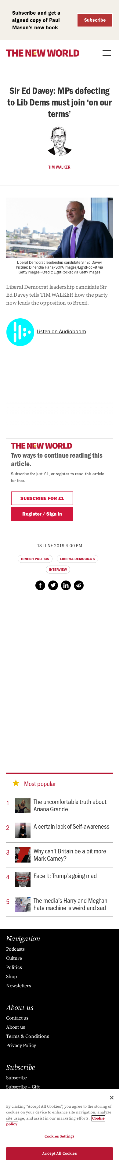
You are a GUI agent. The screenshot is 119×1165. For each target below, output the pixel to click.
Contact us (17, 1018)
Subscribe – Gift (23, 1087)
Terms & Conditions (27, 1036)
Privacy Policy (21, 1045)
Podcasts (15, 949)
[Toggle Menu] (107, 53)
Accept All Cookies (59, 1153)
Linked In (66, 585)
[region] (59, 1127)
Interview (58, 569)
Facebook (40, 585)
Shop (11, 977)
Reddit (79, 585)
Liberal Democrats (77, 559)
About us (15, 1027)
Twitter (53, 585)
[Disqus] (59, 675)
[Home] (42, 53)
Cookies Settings (59, 1136)
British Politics (35, 559)
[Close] (111, 1097)
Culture (14, 958)
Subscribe (95, 20)
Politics (14, 967)
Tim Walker (59, 167)
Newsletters (18, 986)
